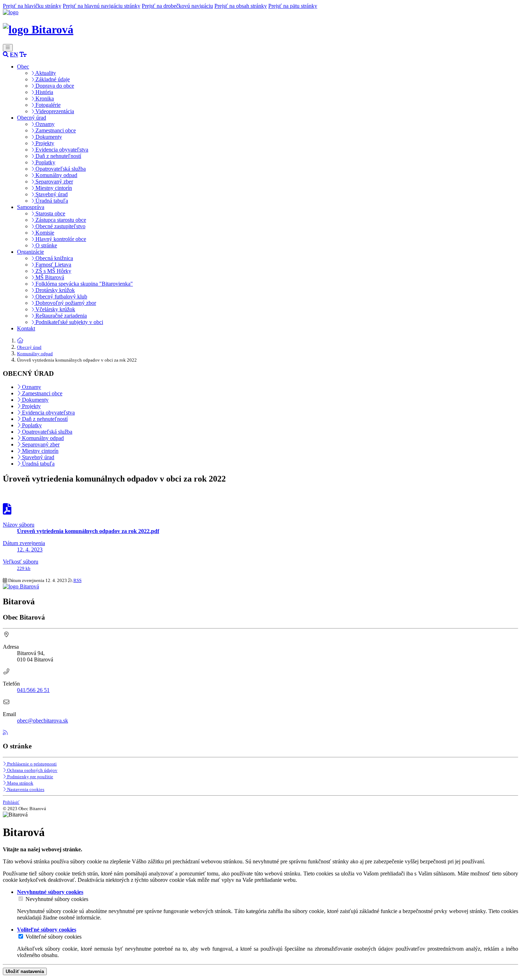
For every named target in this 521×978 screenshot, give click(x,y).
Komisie (44, 233)
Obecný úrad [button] (31, 118)
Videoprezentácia (54, 111)
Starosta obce (49, 213)
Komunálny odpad (55, 175)
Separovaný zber (53, 181)
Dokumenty (48, 137)
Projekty (44, 143)
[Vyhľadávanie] (6, 54)
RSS (77, 580)
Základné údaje (52, 79)
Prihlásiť (11, 802)
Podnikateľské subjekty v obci (68, 322)
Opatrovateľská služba (60, 169)
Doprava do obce (54, 86)
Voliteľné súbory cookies (54, 937)
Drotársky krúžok (54, 290)
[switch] (20, 898)
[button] (14, 54)
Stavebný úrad (51, 194)
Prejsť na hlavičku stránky (32, 6)
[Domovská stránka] (10, 12)
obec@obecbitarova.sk (42, 721)
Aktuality (45, 73)
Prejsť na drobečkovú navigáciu (177, 6)
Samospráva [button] (30, 207)
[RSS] (5, 733)
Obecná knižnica (53, 258)
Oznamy (44, 124)
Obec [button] (23, 67)
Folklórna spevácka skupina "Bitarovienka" (83, 284)
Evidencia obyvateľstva (61, 150)
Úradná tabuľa (51, 201)
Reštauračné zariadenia (60, 316)
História (43, 92)
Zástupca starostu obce (60, 220)
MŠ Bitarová (49, 277)
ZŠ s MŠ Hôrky (52, 271)
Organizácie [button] (30, 252)
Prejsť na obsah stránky (240, 6)
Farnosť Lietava (52, 265)
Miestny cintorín (53, 188)
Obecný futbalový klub (60, 296)
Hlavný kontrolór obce (60, 239)
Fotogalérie (47, 105)
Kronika (44, 98)
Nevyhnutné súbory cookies (57, 899)
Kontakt (26, 328)
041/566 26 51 (33, 690)
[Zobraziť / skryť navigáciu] (8, 47)
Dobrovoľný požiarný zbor (65, 303)
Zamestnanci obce (55, 130)
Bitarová (51, 29)
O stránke (45, 245)
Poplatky (44, 162)
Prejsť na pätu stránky (292, 6)
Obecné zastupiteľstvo (59, 226)
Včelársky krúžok (54, 309)
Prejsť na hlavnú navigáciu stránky (101, 6)
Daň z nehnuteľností (57, 156)
